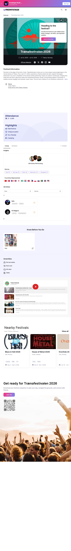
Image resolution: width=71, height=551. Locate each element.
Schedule (14, 146)
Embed (64, 146)
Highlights (11, 125)
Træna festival (15, 283)
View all (65, 331)
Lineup (7, 146)
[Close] (1, 3)
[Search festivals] (62, 10)
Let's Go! (9, 395)
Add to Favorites (48, 39)
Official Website (26, 62)
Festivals (5, 15)
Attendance (12, 115)
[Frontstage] (11, 10)
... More (65, 79)
